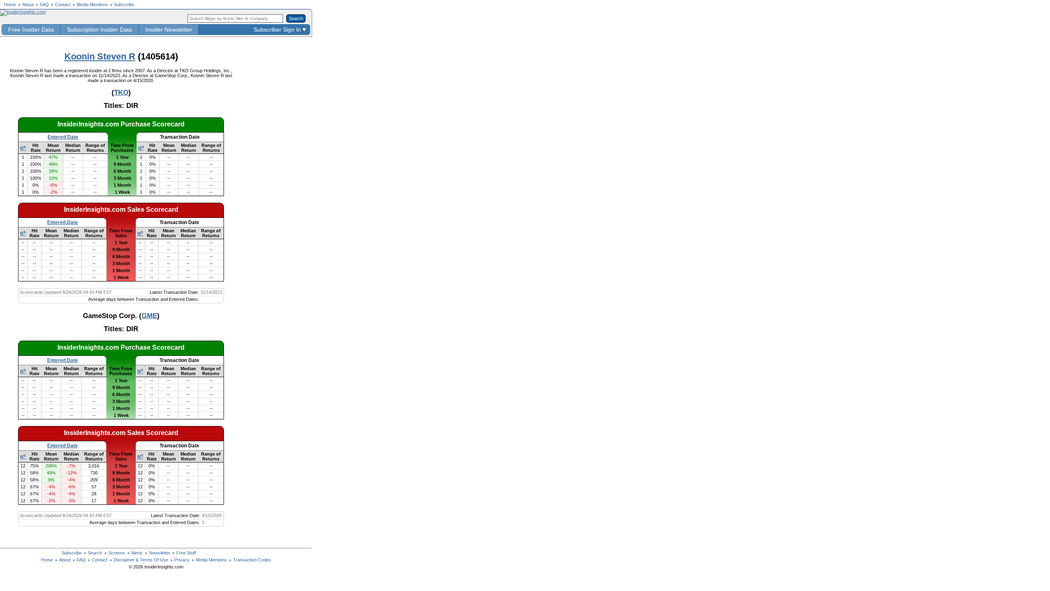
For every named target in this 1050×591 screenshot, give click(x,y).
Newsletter (159, 552)
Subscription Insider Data (99, 29)
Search (95, 552)
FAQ (44, 4)
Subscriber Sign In (277, 29)
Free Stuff (186, 552)
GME (149, 315)
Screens (116, 552)
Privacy (181, 559)
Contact (63, 4)
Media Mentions (92, 4)
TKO (121, 92)
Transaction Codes (252, 559)
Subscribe (124, 4)
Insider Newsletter (168, 29)
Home (10, 4)
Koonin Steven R (99, 56)
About (28, 4)
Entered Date (63, 137)
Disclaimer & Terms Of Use (141, 559)
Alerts (137, 552)
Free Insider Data (31, 29)
